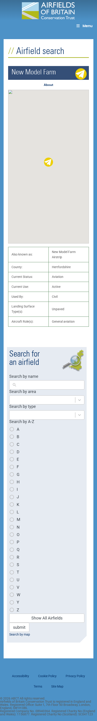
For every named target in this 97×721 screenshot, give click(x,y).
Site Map (57, 686)
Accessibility (20, 676)
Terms (38, 686)
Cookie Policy (47, 676)
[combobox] (42, 400)
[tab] (48, 85)
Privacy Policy (75, 676)
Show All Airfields (46, 618)
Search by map (19, 634)
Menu (87, 25)
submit (19, 627)
